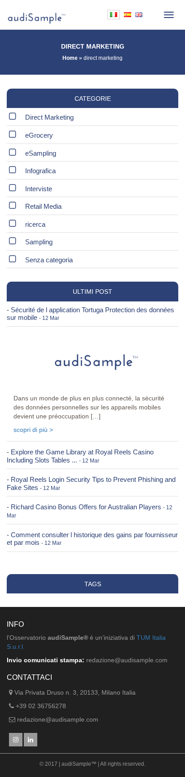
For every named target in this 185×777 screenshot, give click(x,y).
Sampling (39, 242)
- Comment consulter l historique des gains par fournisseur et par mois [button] (92, 539)
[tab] (92, 313)
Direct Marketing (49, 117)
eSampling (40, 153)
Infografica (40, 171)
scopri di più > (33, 429)
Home (70, 58)
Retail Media (43, 206)
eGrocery (39, 135)
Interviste (38, 189)
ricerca (35, 224)
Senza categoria (49, 260)
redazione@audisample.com (57, 719)
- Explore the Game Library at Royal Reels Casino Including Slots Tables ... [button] (80, 456)
